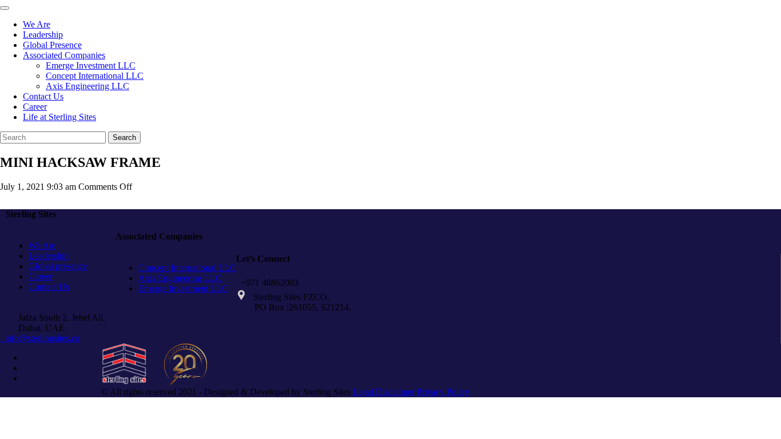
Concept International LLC (95, 76)
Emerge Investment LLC (91, 65)
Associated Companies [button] (64, 55)
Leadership (43, 34)
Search (124, 137)
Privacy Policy (443, 392)
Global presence (58, 266)
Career (35, 106)
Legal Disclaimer (384, 392)
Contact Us (43, 96)
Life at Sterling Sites (59, 117)
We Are (36, 24)
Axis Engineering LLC (87, 86)
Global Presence (52, 45)
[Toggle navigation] (4, 8)
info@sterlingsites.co (40, 338)
